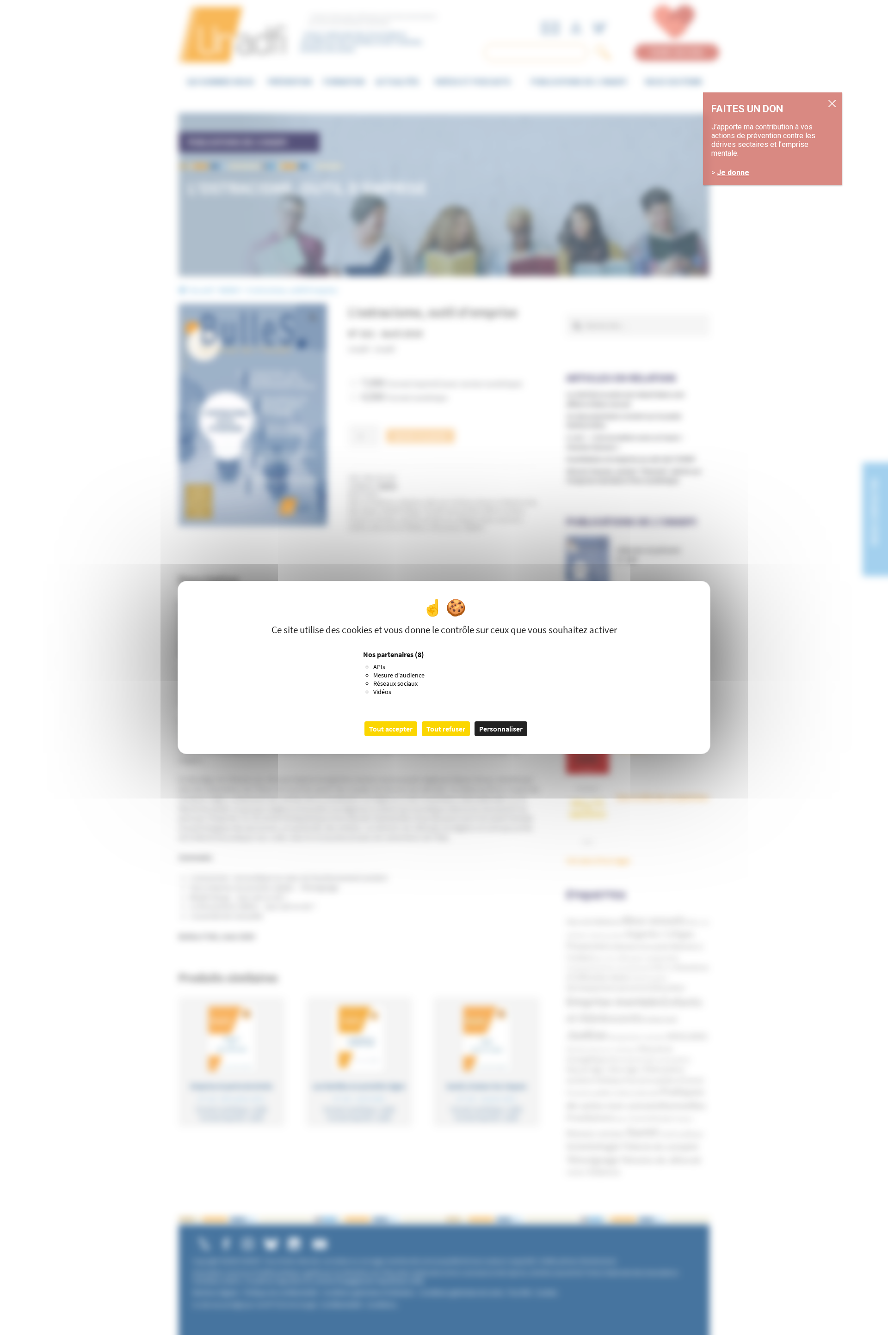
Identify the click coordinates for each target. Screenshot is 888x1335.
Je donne (733, 172)
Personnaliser (501, 728)
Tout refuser (445, 728)
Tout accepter (391, 728)
